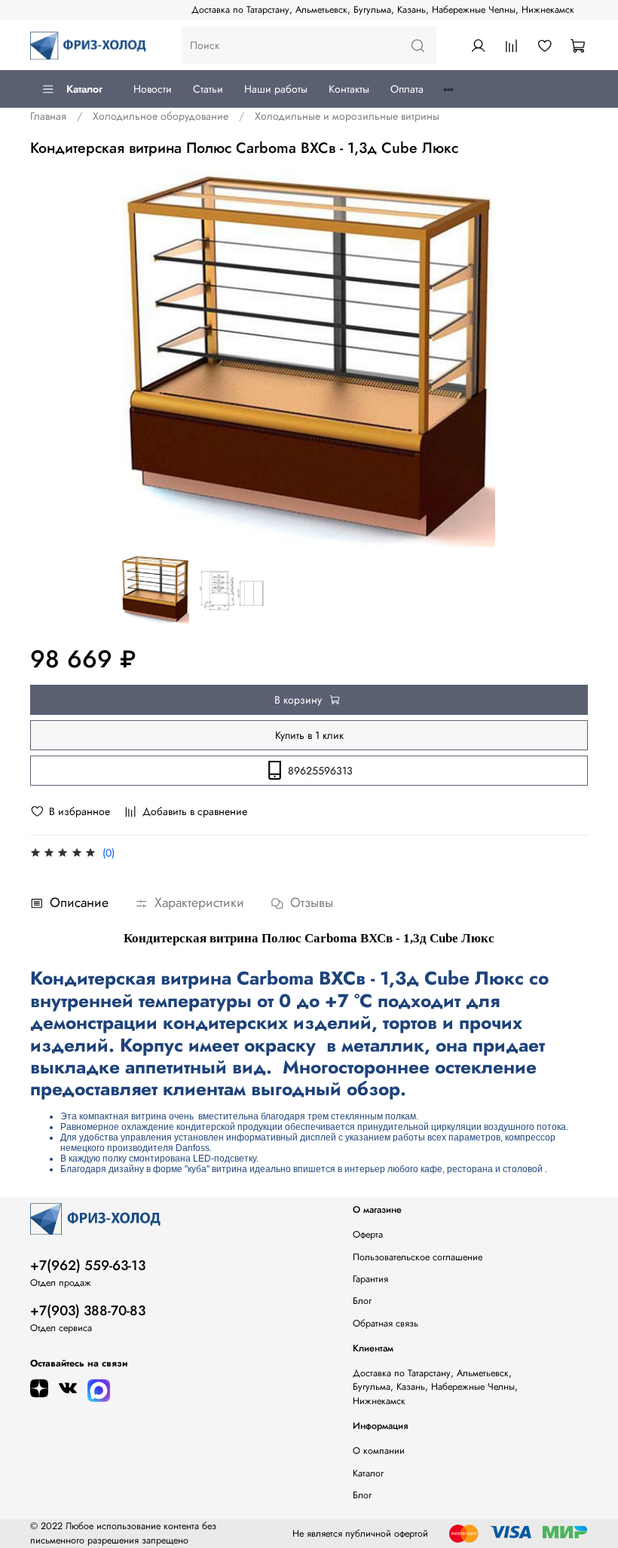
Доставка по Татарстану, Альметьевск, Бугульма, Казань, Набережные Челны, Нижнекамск (382, 10)
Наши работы (275, 88)
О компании (379, 1451)
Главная (48, 116)
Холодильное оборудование (160, 116)
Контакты (349, 88)
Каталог (84, 88)
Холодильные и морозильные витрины (347, 116)
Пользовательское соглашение (417, 1257)
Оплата (407, 88)
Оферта (368, 1234)
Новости (152, 88)
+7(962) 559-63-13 (87, 1265)
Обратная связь (385, 1323)
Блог (362, 1301)
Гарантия (370, 1279)
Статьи (208, 88)
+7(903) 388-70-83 (87, 1311)
